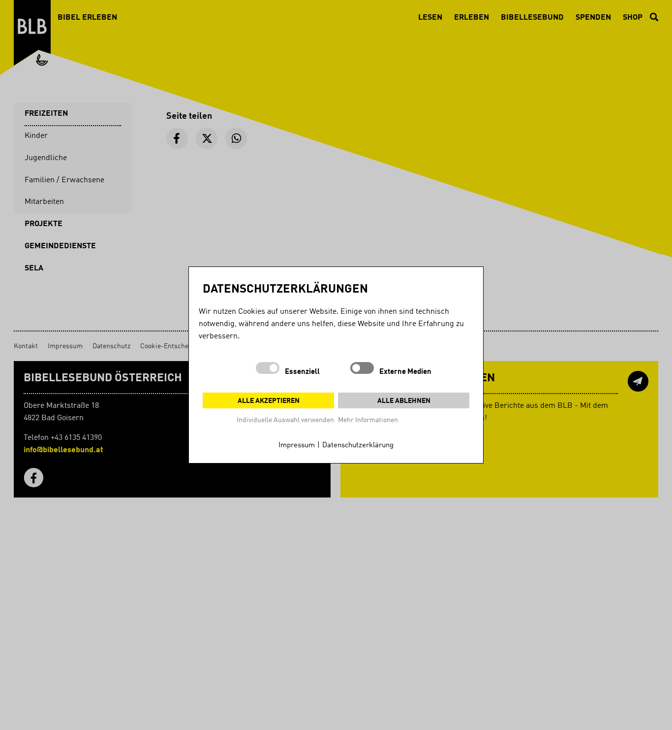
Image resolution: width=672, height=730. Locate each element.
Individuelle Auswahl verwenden (285, 420)
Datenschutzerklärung (358, 445)
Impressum (296, 445)
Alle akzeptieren (269, 401)
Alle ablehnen (403, 401)
